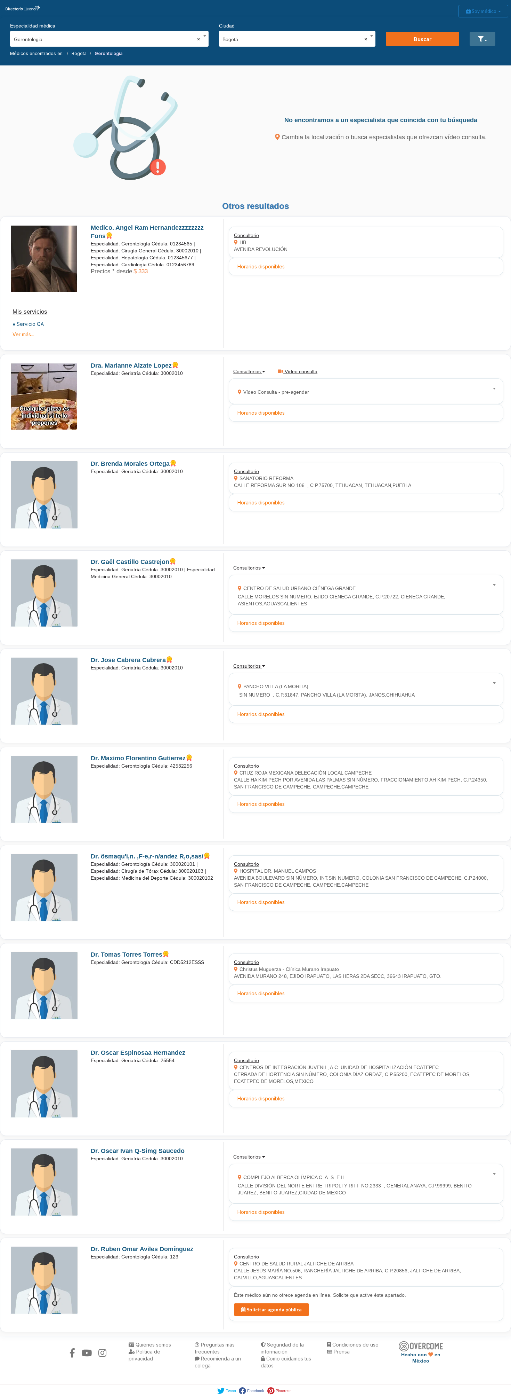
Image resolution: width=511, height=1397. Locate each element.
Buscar (423, 39)
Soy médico (484, 11)
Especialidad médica (32, 26)
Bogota (79, 53)
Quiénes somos (152, 1345)
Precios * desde (111, 271)
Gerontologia (109, 53)
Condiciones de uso (355, 1345)
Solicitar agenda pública (273, 1309)
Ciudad (227, 26)
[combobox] (107, 37)
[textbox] (364, 391)
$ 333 (140, 271)
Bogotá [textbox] (294, 39)
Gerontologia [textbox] (107, 39)
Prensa (341, 1352)
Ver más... (23, 334)
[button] (482, 39)
